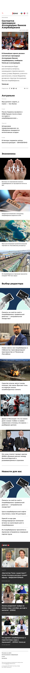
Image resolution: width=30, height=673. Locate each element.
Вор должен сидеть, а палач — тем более (10, 103)
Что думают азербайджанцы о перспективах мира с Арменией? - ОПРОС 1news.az (14, 640)
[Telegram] (16, 88)
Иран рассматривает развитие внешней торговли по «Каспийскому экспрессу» (14, 244)
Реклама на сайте (6, 652)
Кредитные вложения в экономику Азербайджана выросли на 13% (12, 214)
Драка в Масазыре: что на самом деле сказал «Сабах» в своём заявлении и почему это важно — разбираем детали (15, 422)
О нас (3, 656)
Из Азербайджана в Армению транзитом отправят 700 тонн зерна (14, 274)
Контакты (4, 658)
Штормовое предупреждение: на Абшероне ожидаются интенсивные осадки (11, 129)
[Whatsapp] (14, 88)
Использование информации (10, 654)
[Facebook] (9, 88)
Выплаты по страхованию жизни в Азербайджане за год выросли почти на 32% (14, 183)
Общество (4, 123)
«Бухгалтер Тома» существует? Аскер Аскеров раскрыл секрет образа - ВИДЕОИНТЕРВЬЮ (14, 575)
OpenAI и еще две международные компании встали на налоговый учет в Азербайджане (13, 522)
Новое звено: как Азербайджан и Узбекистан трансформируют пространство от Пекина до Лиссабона (15, 351)
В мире (3, 137)
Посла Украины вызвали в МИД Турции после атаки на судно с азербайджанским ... (12, 115)
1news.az (7, 663)
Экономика (5, 17)
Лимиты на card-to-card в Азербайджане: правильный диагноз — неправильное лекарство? (13, 315)
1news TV (4, 570)
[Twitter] (12, 88)
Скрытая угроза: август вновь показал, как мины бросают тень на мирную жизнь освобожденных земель (15, 386)
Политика (4, 98)
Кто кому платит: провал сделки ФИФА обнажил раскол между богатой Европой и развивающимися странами (14, 457)
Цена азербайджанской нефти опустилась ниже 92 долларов (14, 513)
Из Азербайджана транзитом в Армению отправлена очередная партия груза (15, 532)
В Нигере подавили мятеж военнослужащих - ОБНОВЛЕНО (14, 141)
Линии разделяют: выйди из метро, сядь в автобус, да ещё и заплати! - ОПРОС (14, 608)
